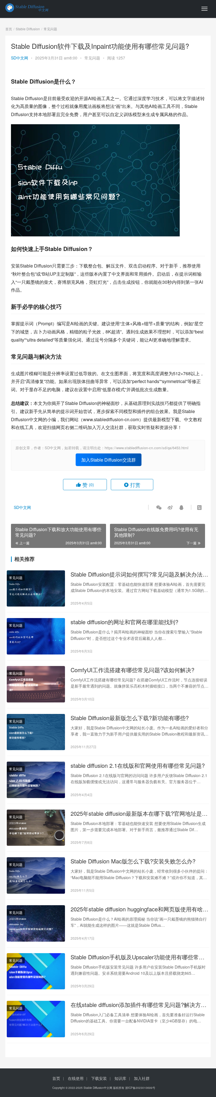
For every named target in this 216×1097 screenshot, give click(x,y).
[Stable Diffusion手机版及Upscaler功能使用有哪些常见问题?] (36, 971)
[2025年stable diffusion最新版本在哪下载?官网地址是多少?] (36, 828)
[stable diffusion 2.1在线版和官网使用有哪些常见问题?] (36, 780)
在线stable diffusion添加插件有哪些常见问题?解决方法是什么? (138, 1005)
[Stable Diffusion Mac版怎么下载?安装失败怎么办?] (36, 875)
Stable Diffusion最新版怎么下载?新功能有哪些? (130, 718)
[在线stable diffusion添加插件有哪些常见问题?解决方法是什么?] (36, 1019)
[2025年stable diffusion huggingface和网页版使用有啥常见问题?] (36, 923)
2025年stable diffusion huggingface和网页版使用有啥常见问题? (139, 909)
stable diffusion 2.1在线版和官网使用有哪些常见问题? (138, 765)
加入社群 (142, 1078)
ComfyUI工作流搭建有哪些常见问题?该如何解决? (132, 670)
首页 (8, 28)
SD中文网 (19, 58)
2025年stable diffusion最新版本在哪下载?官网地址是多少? (139, 813)
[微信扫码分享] (159, 507)
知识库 (120, 1078)
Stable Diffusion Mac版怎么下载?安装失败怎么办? (133, 861)
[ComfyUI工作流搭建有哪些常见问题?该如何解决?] (36, 684)
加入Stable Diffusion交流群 (108, 460)
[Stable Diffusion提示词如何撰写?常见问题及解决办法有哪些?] (36, 588)
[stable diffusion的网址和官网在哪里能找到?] (36, 636)
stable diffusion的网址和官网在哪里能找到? (124, 622)
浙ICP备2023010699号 (140, 1088)
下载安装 (99, 1078)
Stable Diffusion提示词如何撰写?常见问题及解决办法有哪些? (139, 574)
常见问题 (92, 58)
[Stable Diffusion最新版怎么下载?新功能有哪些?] (36, 732)
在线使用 (76, 1078)
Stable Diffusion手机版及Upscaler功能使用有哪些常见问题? (137, 957)
